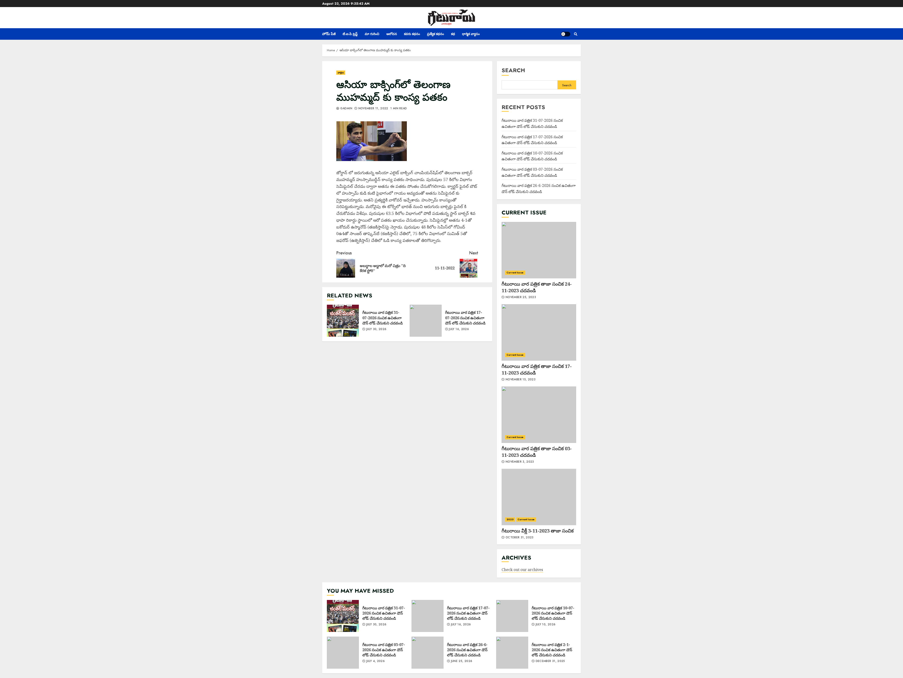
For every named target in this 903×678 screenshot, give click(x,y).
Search (513, 70)
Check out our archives (522, 569)
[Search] (575, 34)
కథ (453, 34)
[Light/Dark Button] (565, 34)
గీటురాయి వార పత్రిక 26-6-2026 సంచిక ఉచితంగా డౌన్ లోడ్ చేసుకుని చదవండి (428, 653)
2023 (510, 519)
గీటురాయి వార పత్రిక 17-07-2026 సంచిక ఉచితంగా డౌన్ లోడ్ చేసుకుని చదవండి (426, 321)
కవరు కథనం (412, 34)
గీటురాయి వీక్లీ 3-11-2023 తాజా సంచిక (539, 497)
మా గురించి (372, 34)
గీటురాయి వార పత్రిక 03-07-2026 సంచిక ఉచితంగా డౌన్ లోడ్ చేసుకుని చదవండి (343, 653)
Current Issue (515, 272)
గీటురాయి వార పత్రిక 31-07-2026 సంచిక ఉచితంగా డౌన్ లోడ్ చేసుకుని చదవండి (343, 321)
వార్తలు (341, 72)
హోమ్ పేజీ (329, 34)
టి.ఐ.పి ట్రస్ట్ (350, 34)
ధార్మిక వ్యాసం (471, 34)
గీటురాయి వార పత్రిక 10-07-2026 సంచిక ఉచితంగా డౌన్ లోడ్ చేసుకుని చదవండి (532, 156)
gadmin (345, 108)
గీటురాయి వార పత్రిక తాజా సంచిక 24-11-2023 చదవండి (539, 250)
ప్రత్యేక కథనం (435, 34)
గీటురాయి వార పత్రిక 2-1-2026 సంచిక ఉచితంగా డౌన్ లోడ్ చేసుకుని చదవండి (512, 653)
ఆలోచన (391, 34)
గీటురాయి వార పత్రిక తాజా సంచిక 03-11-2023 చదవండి (539, 414)
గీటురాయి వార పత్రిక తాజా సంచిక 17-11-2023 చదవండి (539, 332)
